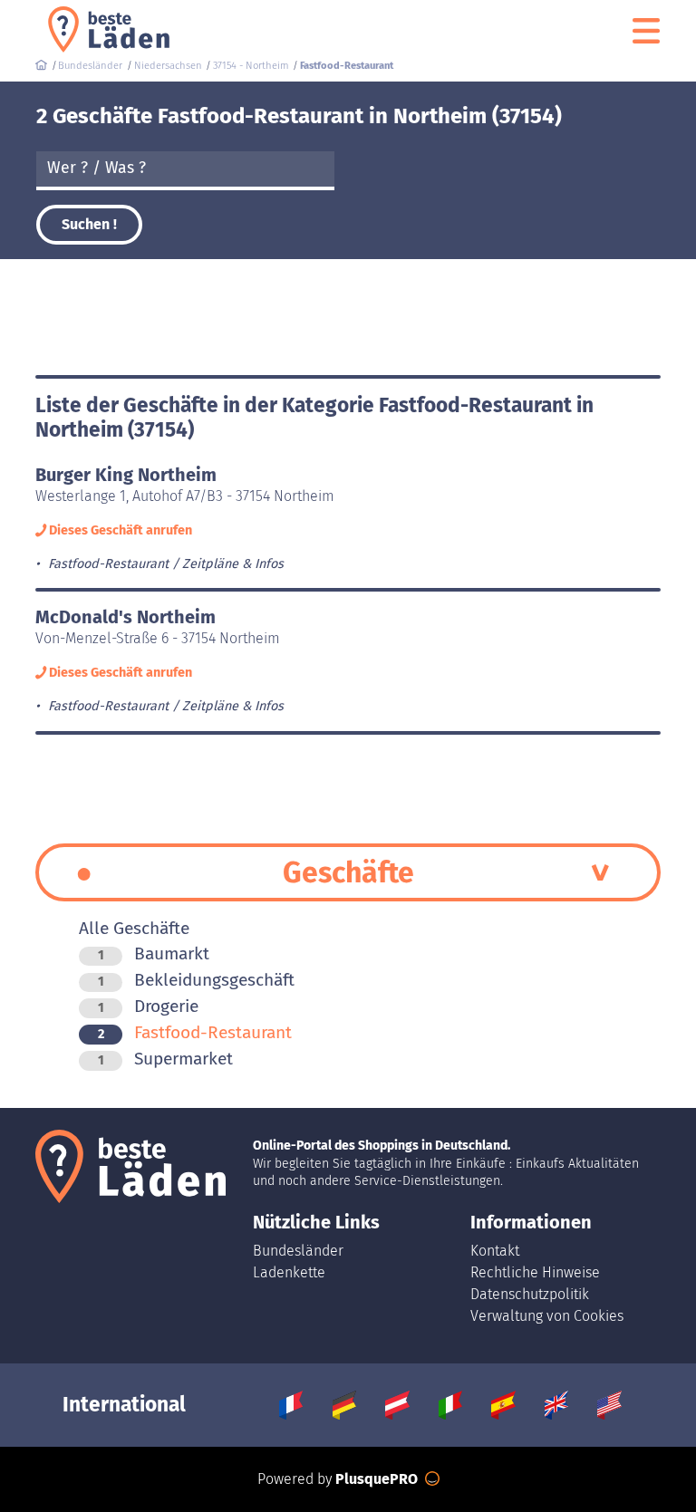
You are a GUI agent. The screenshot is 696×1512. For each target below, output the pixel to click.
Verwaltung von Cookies (547, 1315)
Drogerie (148, 1006)
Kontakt (494, 1250)
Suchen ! (89, 224)
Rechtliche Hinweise (535, 1272)
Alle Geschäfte (134, 928)
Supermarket (165, 1058)
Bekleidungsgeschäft (196, 979)
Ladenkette (289, 1272)
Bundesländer (298, 1250)
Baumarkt (153, 953)
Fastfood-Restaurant (195, 1032)
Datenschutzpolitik (529, 1294)
